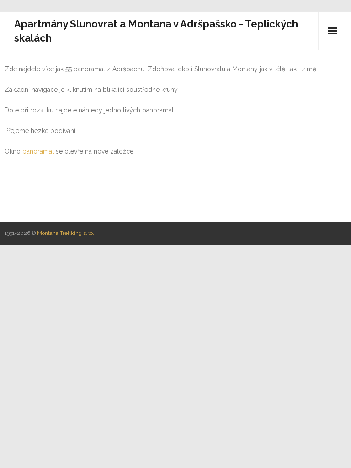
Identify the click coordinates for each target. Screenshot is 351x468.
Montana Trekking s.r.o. (65, 233)
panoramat (38, 151)
